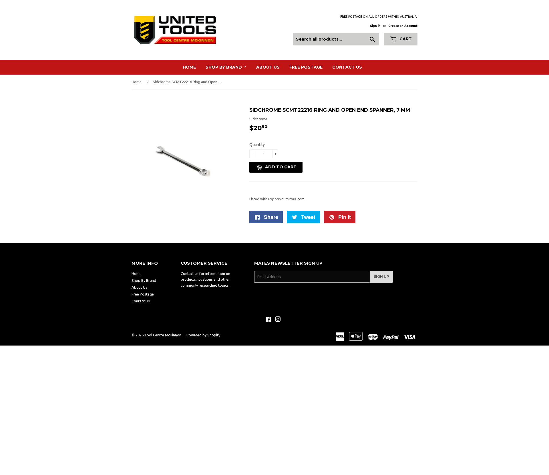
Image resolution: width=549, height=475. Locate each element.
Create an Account (402, 25)
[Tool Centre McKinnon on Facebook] (268, 320)
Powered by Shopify (203, 335)
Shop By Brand (224, 67)
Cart (405, 38)
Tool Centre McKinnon (162, 335)
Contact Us (347, 67)
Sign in (375, 25)
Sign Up (381, 276)
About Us (268, 67)
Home (189, 67)
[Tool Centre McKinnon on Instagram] (278, 320)
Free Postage (306, 67)
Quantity (257, 144)
